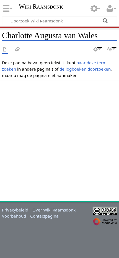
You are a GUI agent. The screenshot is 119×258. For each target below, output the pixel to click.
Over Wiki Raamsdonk (54, 210)
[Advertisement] (59, 140)
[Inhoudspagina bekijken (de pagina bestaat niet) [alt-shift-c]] (5, 50)
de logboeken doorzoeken (85, 69)
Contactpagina (44, 216)
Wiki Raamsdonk (41, 7)
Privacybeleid (15, 210)
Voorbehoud (14, 216)
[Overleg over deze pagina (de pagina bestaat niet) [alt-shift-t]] (17, 50)
